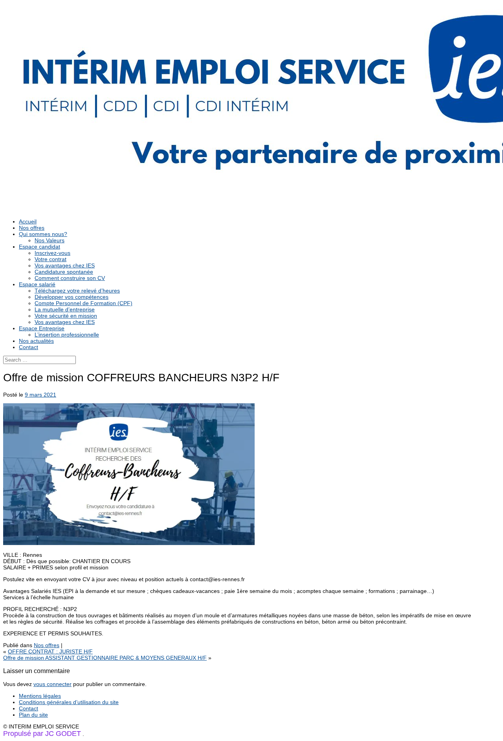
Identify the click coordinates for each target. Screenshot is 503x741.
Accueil (28, 221)
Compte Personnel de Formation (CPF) (83, 303)
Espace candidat (39, 246)
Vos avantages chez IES (65, 265)
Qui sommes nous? (43, 234)
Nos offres (31, 228)
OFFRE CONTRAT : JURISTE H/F (50, 651)
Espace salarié (37, 284)
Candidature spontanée (64, 272)
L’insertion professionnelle (67, 334)
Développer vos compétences (71, 297)
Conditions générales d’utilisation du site (69, 702)
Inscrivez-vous (52, 253)
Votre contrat (50, 259)
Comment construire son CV (70, 278)
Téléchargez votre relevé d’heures (77, 290)
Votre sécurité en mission (66, 316)
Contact (28, 347)
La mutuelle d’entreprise (65, 309)
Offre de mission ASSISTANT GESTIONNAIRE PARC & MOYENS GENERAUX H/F (105, 658)
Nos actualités (36, 341)
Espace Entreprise (41, 328)
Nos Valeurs (49, 240)
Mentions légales (40, 696)
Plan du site (33, 715)
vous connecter (52, 684)
